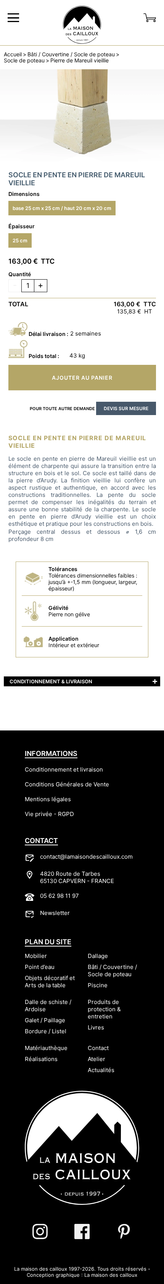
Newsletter (55, 912)
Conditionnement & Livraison (51, 681)
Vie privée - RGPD (49, 814)
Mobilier (36, 955)
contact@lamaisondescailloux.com (86, 856)
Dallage (98, 955)
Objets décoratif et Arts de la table (50, 981)
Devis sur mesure (126, 408)
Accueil (13, 54)
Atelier (96, 1059)
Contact (98, 1048)
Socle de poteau (24, 60)
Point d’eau (40, 967)
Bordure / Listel (45, 1031)
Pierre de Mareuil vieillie (79, 60)
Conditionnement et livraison (64, 769)
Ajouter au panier (82, 377)
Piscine (98, 985)
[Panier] (149, 17)
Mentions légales (48, 799)
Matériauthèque (46, 1048)
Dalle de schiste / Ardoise (48, 1005)
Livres (96, 1027)
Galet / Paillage (45, 1020)
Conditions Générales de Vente (67, 784)
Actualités (101, 1070)
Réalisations (41, 1059)
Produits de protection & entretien (104, 1009)
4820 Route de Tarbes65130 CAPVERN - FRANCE (77, 877)
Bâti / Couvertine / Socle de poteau (71, 54)
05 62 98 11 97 (59, 895)
